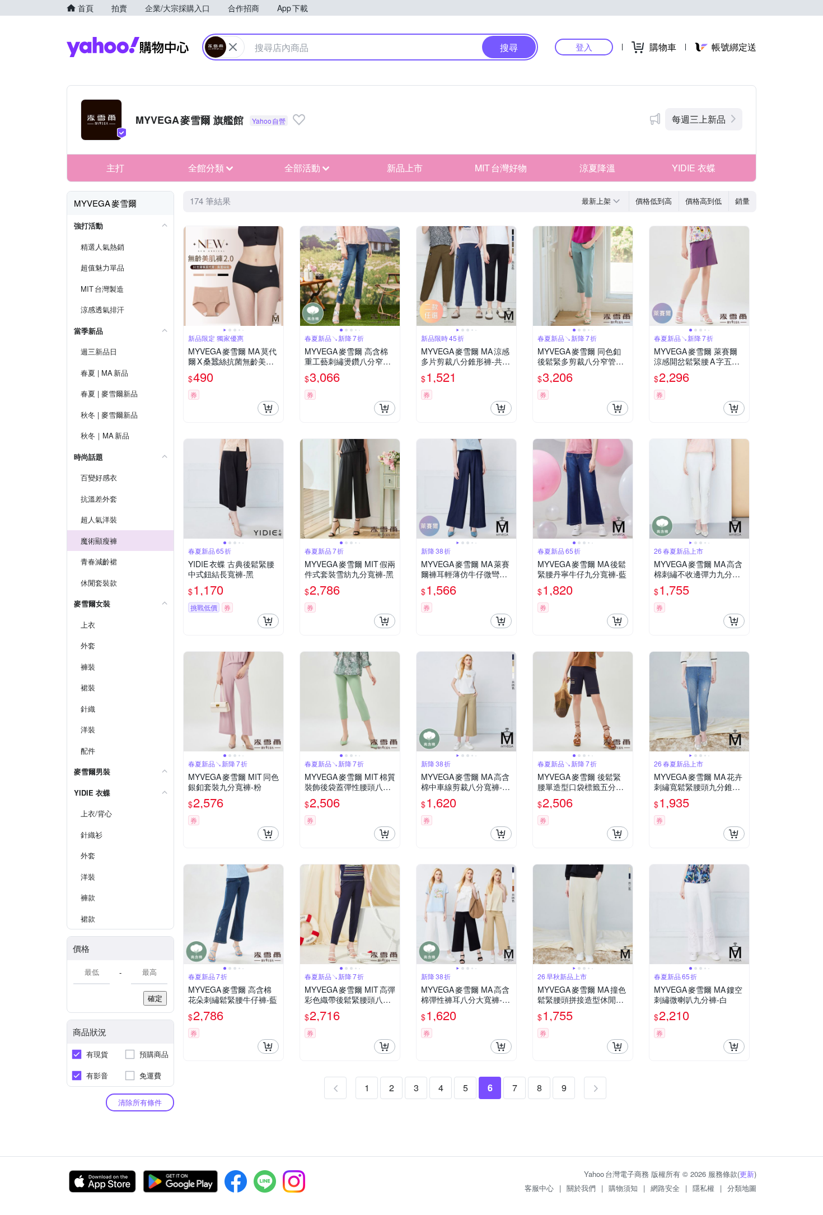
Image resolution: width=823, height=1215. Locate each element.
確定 (155, 998)
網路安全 (665, 1188)
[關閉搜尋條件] (233, 47)
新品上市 (405, 167)
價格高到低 (703, 200)
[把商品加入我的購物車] (268, 408)
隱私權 (703, 1188)
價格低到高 (653, 200)
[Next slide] (276, 276)
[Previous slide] (191, 276)
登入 (584, 47)
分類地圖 (741, 1188)
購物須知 (623, 1188)
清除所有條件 (140, 1102)
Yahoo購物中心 (128, 47)
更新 (747, 1174)
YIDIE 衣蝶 (694, 167)
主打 (115, 167)
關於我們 (581, 1188)
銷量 (742, 200)
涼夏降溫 (597, 167)
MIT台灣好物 (501, 167)
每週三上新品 (699, 119)
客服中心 (539, 1188)
